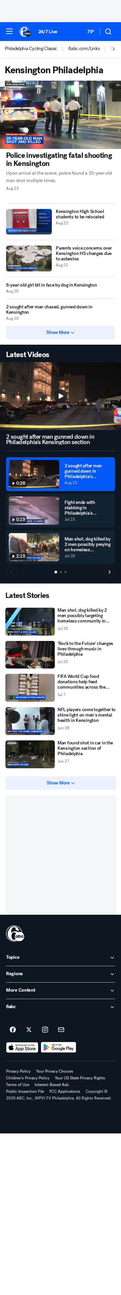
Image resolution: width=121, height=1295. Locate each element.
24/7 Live (47, 32)
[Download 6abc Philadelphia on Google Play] (58, 1047)
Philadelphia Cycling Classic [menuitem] (31, 48)
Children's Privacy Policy (27, 1078)
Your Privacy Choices (54, 1071)
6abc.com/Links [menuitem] (83, 48)
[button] (9, 31)
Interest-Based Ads (52, 1085)
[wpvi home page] (15, 933)
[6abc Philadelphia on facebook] (12, 1030)
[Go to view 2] (61, 572)
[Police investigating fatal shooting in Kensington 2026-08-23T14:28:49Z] (60, 115)
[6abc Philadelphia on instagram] (45, 1030)
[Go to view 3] (66, 572)
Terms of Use (17, 1085)
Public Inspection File (25, 1091)
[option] (36, 49)
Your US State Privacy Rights (80, 1078)
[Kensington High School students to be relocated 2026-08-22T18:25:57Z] (29, 222)
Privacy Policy (18, 1071)
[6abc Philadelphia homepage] (25, 31)
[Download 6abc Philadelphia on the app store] (22, 1047)
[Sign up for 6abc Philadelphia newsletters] (61, 1030)
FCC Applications (64, 1091)
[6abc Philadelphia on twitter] (29, 1030)
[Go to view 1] (55, 572)
